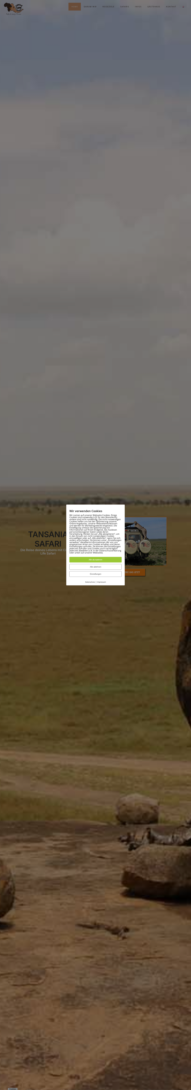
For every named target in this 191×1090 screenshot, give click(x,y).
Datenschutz (90, 582)
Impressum (101, 582)
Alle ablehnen (95, 567)
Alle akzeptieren (95, 560)
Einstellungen (95, 574)
